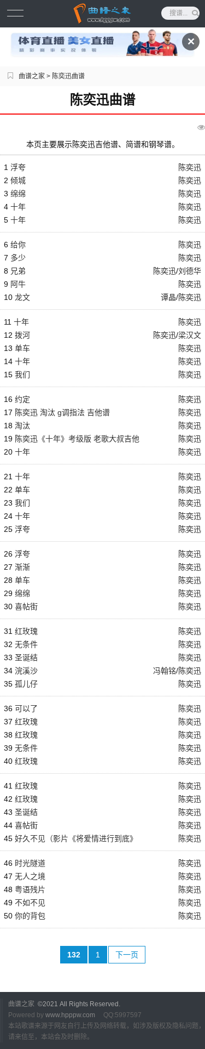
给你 (18, 244)
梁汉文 (189, 335)
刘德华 (189, 270)
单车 (22, 348)
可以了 (26, 708)
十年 (18, 206)
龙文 (22, 297)
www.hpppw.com (70, 1015)
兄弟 (18, 270)
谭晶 (168, 297)
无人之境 (30, 876)
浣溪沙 (26, 670)
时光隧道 (30, 863)
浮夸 (18, 167)
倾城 (18, 180)
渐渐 (22, 567)
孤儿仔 (26, 683)
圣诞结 (26, 657)
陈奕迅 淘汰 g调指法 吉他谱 (62, 412)
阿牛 (18, 284)
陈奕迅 (189, 167)
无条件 (26, 644)
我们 (22, 374)
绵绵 (18, 193)
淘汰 (22, 425)
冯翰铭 (164, 670)
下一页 (126, 954)
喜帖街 (26, 606)
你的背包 (30, 915)
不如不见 (30, 902)
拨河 (22, 335)
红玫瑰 (26, 631)
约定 (22, 399)
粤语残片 (30, 889)
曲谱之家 (32, 76)
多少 (18, 257)
